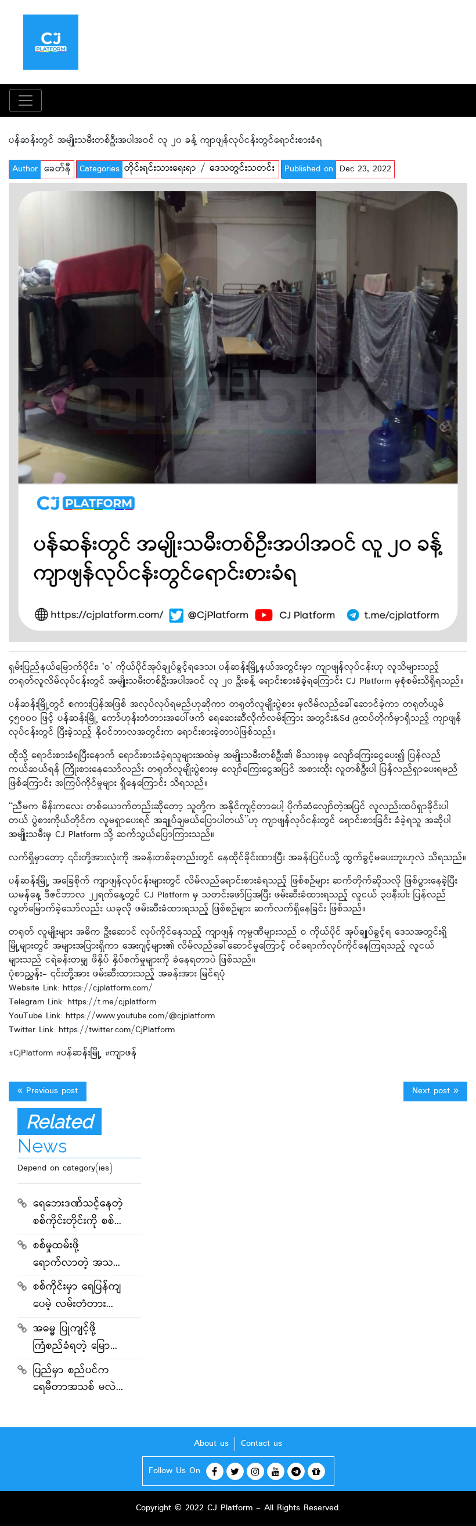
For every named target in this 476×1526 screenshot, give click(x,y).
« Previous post (47, 1091)
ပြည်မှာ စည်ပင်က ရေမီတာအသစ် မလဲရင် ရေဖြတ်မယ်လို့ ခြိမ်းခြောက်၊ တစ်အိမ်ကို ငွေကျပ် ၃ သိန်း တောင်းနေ (77, 1381)
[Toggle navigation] (25, 100)
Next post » (435, 1091)
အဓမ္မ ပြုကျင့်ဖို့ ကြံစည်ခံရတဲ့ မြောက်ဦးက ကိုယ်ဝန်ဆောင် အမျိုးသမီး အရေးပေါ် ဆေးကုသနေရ (77, 1339)
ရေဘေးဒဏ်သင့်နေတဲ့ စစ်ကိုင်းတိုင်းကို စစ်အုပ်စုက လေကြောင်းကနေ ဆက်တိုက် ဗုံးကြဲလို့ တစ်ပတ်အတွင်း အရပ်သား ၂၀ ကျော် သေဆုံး (78, 1214)
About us (211, 1443)
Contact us (261, 1443)
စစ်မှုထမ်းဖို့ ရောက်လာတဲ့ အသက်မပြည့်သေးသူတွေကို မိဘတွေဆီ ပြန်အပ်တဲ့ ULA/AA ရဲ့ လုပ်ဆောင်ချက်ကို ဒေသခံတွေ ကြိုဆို (78, 1256)
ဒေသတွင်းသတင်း (242, 168)
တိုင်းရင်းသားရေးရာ (160, 168)
